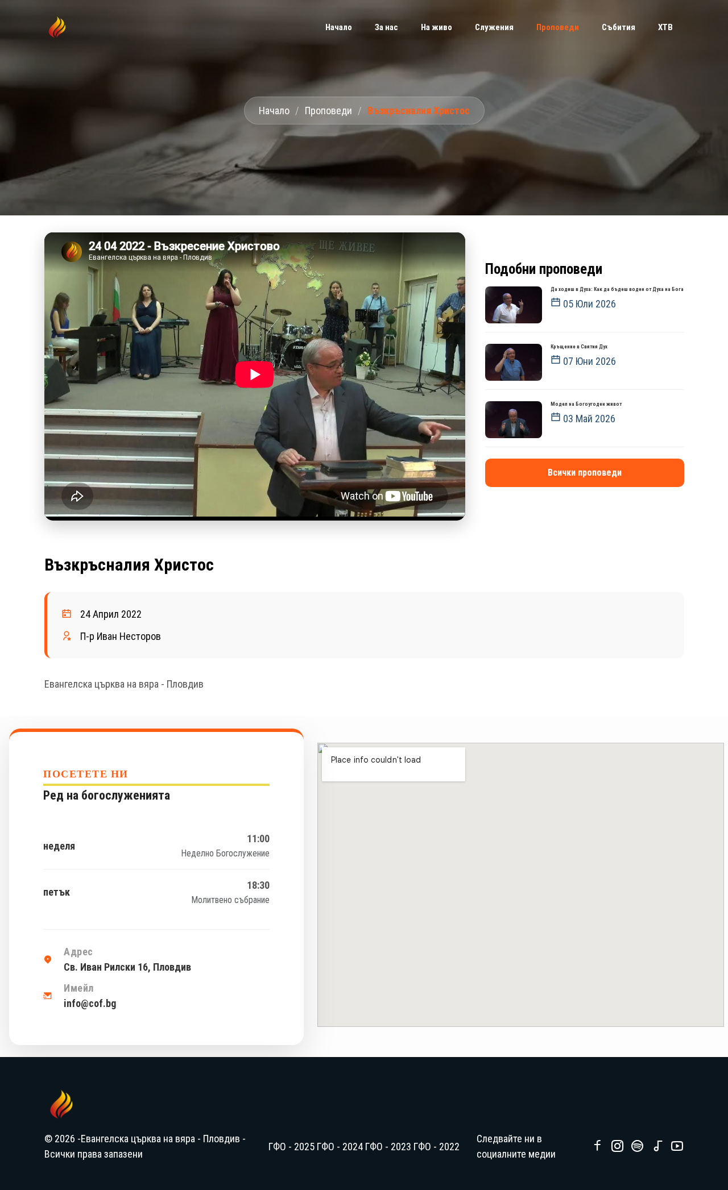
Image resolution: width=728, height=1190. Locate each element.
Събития (618, 27)
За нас (386, 27)
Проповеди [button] (557, 27)
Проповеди (328, 110)
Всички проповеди (585, 472)
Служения (494, 27)
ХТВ (665, 27)
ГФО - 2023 (388, 1146)
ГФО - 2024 (340, 1146)
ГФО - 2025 (291, 1146)
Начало (338, 27)
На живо (436, 27)
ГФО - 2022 (436, 1146)
